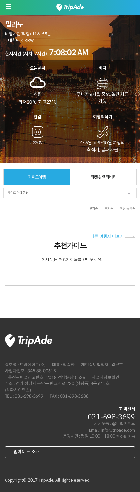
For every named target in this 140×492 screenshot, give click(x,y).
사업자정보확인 (105, 377)
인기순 (93, 209)
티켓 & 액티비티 (103, 177)
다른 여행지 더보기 (107, 236)
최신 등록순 (127, 209)
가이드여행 (37, 177)
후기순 (109, 209)
